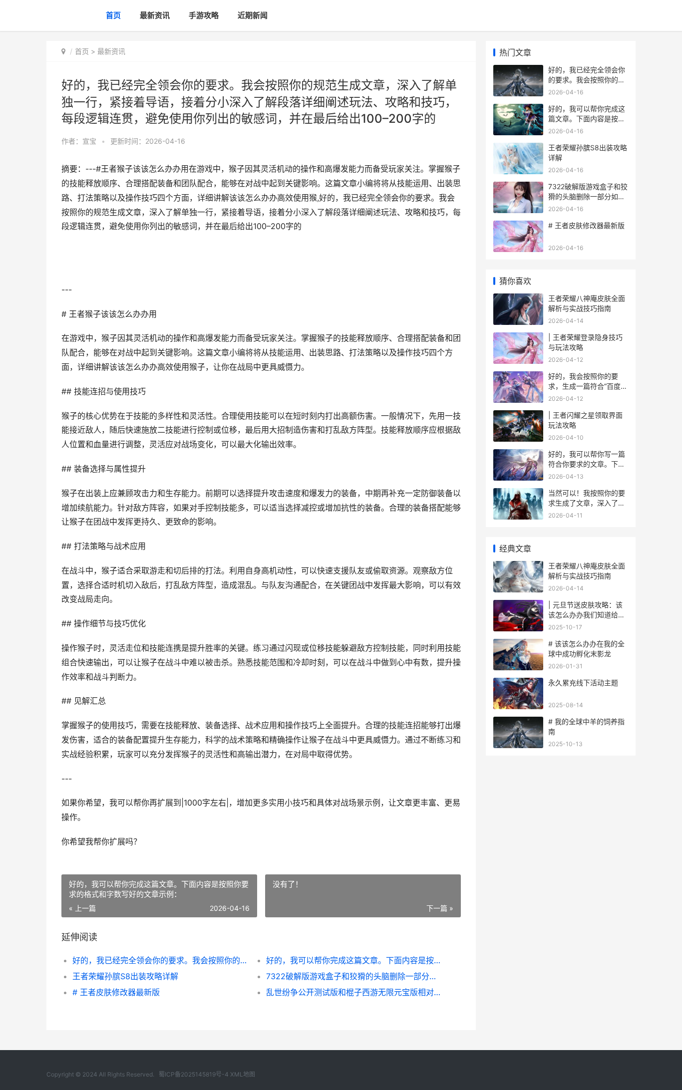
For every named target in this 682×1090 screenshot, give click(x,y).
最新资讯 (155, 15)
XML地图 (242, 1074)
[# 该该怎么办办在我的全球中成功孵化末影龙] (518, 645)
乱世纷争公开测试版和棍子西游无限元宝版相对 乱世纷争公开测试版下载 (353, 992)
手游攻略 (204, 15)
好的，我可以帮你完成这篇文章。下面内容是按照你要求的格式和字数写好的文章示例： (353, 960)
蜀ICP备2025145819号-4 (194, 1074)
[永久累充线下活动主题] (518, 684)
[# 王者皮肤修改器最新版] (518, 227)
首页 (113, 15)
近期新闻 (253, 15)
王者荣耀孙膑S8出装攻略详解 (125, 976)
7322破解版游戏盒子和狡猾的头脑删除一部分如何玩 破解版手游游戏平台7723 (353, 976)
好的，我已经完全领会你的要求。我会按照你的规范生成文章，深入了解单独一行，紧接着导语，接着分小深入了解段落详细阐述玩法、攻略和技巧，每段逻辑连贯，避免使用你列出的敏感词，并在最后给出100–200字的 (159, 960)
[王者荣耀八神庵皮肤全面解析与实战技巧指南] (518, 299)
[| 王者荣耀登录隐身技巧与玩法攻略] (518, 338)
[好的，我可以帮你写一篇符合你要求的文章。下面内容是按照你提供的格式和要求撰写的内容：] (518, 455)
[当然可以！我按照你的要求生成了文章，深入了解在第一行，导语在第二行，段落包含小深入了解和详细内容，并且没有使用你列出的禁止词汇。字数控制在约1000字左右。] (518, 494)
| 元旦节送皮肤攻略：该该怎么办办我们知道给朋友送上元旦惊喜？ (586, 614)
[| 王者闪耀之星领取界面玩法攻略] (518, 416)
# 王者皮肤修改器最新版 (116, 992)
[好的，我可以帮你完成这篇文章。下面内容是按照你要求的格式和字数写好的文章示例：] (518, 110)
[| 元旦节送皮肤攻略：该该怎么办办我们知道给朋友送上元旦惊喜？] (518, 606)
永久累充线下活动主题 (583, 682)
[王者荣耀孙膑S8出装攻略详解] (518, 149)
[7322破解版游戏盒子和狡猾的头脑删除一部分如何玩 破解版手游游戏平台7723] (518, 188)
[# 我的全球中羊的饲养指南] (518, 723)
